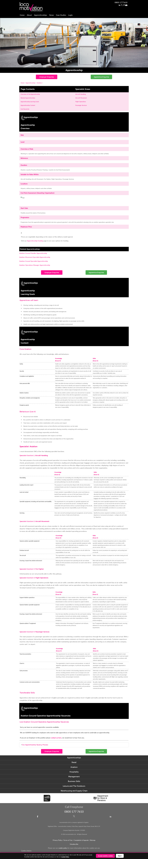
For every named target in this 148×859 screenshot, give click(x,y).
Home (22, 15)
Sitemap (92, 840)
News (51, 15)
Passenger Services (81, 105)
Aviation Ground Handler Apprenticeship (33, 253)
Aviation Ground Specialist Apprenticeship (33, 261)
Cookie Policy (65, 857)
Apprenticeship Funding (35, 241)
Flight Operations (80, 102)
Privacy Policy (57, 840)
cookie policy (62, 848)
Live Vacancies (25, 109)
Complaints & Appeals (81, 840)
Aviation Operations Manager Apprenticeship (34, 265)
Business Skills (74, 781)
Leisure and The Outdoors (74, 786)
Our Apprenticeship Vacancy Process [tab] (35, 745)
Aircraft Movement (81, 98)
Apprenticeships (40, 15)
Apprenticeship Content (28, 105)
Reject (120, 856)
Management (74, 776)
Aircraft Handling (80, 94)
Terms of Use (67, 840)
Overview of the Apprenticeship (30, 94)
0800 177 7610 (74, 811)
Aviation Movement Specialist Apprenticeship (34, 257)
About (29, 15)
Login (70, 15)
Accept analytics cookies (105, 856)
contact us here (56, 738)
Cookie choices (26, 850)
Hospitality (74, 772)
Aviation (74, 767)
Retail (74, 762)
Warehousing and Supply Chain (74, 791)
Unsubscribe (74, 844)
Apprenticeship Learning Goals (30, 102)
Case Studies (61, 15)
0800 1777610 (121, 2)
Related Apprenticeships (28, 98)
